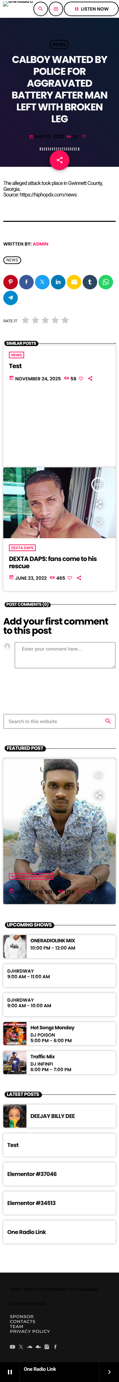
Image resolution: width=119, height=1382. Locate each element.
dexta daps (22, 547)
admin (40, 244)
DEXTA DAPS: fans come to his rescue (53, 562)
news (12, 260)
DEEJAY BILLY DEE (52, 1116)
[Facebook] (55, 1347)
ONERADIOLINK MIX (52, 941)
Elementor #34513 (31, 1203)
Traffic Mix (42, 1057)
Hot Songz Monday (52, 1028)
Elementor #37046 (32, 1174)
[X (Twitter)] (21, 1347)
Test (15, 366)
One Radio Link (26, 1232)
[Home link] (18, 8)
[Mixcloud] (38, 1347)
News (59, 44)
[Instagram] (47, 1347)
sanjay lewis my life (31, 876)
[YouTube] (12, 1347)
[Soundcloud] (29, 1347)
